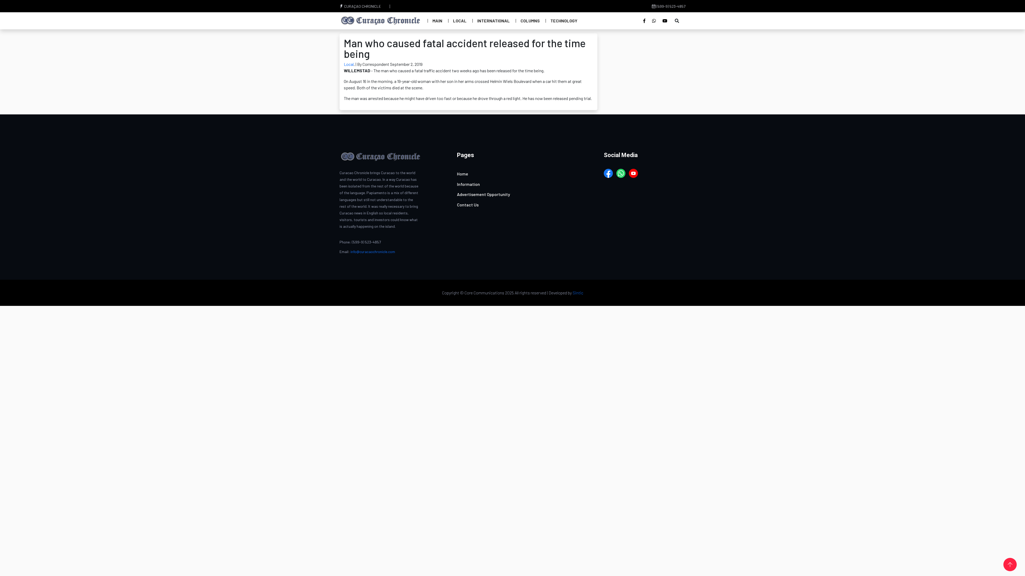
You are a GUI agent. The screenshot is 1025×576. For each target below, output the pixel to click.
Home (462, 173)
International (493, 20)
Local (460, 20)
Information (468, 184)
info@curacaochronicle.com (372, 251)
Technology (563, 20)
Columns (530, 20)
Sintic (578, 292)
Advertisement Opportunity (483, 194)
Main (437, 20)
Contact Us (468, 204)
